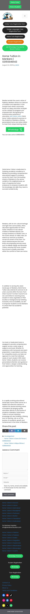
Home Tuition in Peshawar (11, 513)
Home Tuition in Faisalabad (11, 518)
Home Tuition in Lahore (9, 505)
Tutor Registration (15, 573)
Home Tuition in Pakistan (10, 532)
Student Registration (15, 563)
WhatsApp (15, 567)
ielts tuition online (15, 116)
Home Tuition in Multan (10, 516)
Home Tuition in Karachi (10, 503)
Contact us (6, 583)
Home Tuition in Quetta (10, 551)
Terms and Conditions (9, 590)
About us (5, 588)
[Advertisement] (15, 84)
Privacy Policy (6, 585)
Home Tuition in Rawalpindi (11, 511)
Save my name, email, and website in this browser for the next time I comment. (15, 488)
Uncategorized (9, 436)
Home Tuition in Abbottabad (11, 546)
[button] (15, 556)
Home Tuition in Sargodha (11, 540)
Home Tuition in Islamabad (11, 508)
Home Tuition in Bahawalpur (11, 548)
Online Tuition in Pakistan (10, 535)
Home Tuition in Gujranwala (11, 543)
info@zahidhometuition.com (11, 527)
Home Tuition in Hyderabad (11, 521)
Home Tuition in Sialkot (9, 538)
